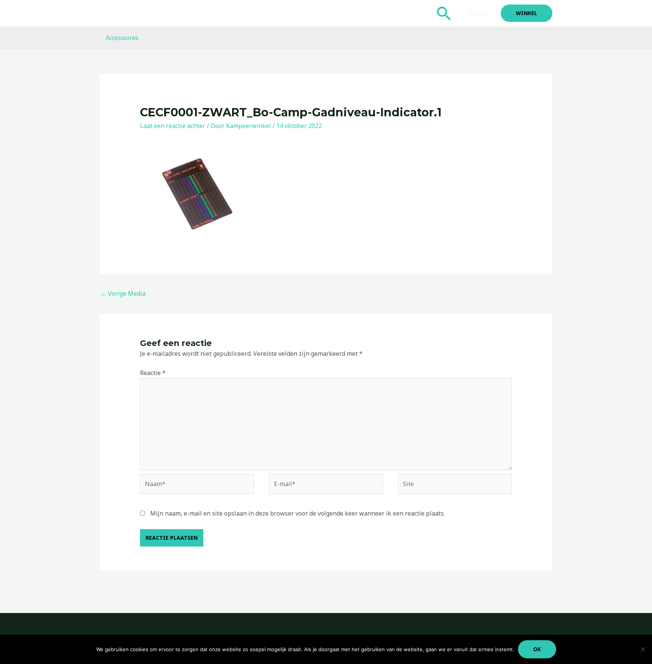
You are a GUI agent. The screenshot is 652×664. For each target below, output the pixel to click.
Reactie (153, 373)
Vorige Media (123, 293)
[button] (444, 13)
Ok (537, 649)
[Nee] (642, 649)
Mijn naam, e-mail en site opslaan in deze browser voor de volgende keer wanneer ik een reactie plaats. (297, 513)
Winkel (477, 13)
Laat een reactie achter (172, 126)
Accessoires (122, 38)
